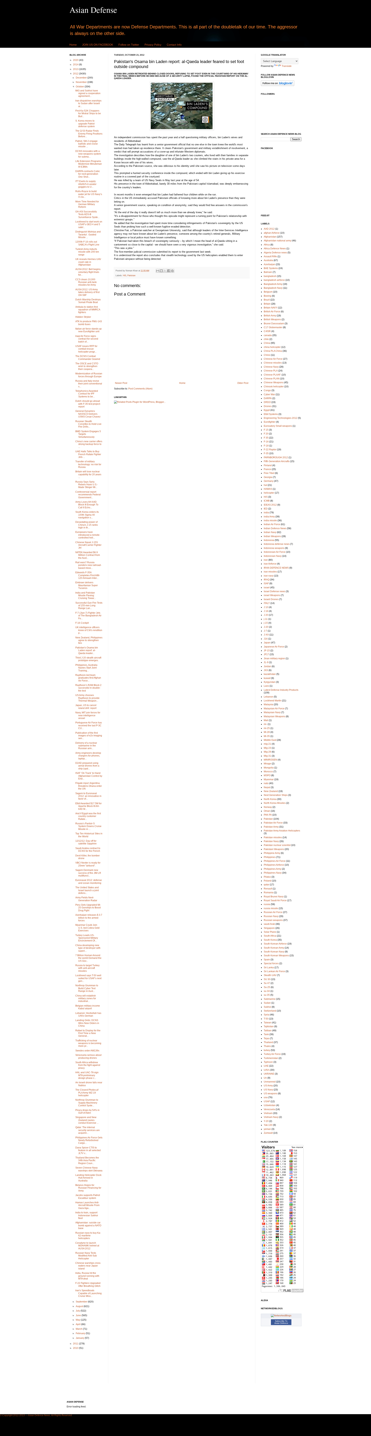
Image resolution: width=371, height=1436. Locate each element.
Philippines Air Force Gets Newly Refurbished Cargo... (88, 1140)
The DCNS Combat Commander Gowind (87, 357)
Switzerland (270, 1010)
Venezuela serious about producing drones (88, 1056)
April (78, 1324)
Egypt (267, 410)
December (81, 77)
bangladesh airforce (274, 280)
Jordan (267, 666)
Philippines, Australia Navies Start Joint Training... (86, 668)
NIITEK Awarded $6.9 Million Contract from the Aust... (87, 555)
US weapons (270, 1093)
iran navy (268, 575)
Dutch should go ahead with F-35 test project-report (88, 404)
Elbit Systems (271, 414)
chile (266, 339)
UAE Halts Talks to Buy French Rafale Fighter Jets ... (88, 454)
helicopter (269, 492)
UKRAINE (269, 1073)
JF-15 (267, 650)
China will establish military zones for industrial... (85, 998)
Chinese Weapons (273, 382)
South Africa (270, 935)
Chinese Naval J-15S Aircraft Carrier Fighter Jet (88, 545)
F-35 (266, 453)
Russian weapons (273, 920)
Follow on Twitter (128, 44)
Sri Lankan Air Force (274, 971)
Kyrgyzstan (269, 682)
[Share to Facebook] (169, 271)
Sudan (267, 1003)
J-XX (266, 634)
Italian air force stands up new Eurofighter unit (88, 330)
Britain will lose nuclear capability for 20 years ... (88, 474)
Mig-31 (267, 756)
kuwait (267, 678)
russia (267, 904)
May (78, 1319)
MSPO (267, 775)
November (81, 82)
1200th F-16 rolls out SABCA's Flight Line (87, 243)
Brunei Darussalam (274, 323)
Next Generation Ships (276, 795)
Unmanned (270, 1081)
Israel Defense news (274, 591)
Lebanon (268, 696)
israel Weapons (272, 595)
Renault (268, 888)
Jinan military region (274, 658)
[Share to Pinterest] (172, 271)
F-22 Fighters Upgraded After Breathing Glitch (87, 1284)
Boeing (267, 296)
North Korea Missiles (275, 803)
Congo (267, 390)
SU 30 (267, 979)
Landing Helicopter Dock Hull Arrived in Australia (88, 1178)
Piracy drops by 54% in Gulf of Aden (87, 1111)
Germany (268, 481)
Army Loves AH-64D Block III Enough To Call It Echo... (86, 505)
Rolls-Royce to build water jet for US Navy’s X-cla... (88, 194)
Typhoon (268, 1062)
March (79, 1329)
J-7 (265, 630)
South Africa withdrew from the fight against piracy (87, 1065)
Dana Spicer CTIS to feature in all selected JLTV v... (88, 1150)
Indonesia (269, 540)
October (80, 86)
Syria (266, 1014)
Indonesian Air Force (274, 552)
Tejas (266, 1038)
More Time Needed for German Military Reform (87, 204)
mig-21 (267, 744)
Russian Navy (271, 916)
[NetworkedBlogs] (281, 1315)
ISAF (266, 583)
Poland (267, 880)
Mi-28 (267, 732)
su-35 (267, 995)
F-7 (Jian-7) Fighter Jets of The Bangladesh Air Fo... (88, 616)
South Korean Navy (274, 951)
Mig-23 (267, 748)
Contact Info (174, 44)
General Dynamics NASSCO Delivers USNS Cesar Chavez (87, 414)
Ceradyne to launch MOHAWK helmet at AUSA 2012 (87, 1246)
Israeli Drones (271, 599)
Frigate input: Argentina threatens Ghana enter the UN (88, 786)
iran (266, 560)
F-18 (266, 445)
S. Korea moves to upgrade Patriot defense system (85, 123)
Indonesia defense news (276, 544)
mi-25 (267, 728)
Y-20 (266, 1121)
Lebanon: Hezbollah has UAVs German (88, 1014)
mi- (265, 724)
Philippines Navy (273, 872)
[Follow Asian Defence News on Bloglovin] (277, 85)
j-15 (266, 623)
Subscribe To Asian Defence (281, 1322)
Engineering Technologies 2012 (280, 418)
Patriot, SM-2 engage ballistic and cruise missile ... (86, 144)
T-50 (266, 1018)
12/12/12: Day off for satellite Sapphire (86, 842)
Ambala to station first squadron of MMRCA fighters (87, 310)
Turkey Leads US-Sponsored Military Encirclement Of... (86, 938)
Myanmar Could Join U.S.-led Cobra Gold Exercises (87, 928)
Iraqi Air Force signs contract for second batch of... (86, 339)
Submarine (269, 999)
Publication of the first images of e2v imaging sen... (88, 736)
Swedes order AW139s (87, 1050)
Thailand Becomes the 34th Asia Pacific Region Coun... (87, 1160)
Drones (267, 406)
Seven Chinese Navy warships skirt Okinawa (88, 1169)
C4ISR (267, 331)
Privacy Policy (153, 44)
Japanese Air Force (274, 646)
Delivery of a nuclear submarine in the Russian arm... (86, 746)
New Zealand (271, 791)
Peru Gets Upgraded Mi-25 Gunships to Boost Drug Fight (88, 908)
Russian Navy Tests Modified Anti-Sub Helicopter (86, 1256)
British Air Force (272, 311)
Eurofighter (269, 422)
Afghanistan (270, 236)
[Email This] (158, 271)
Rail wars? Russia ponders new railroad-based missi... (88, 565)
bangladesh (270, 276)
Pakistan (131, 275)
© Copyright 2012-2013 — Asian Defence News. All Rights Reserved (36, 1415)
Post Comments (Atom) (140, 388)
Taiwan (267, 1022)
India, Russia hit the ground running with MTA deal (87, 1276)
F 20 (266, 433)
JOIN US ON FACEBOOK (97, 44)
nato (266, 783)
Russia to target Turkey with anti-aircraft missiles (87, 968)
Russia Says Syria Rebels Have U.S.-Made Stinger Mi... (86, 484)
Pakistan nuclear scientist (277, 845)
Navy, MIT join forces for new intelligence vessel (87, 715)
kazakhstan (270, 674)
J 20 (266, 615)
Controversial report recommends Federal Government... (88, 495)
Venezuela (269, 1109)
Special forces (271, 963)
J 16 (266, 611)
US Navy (268, 1089)
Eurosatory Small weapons (278, 426)
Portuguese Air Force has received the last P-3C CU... (88, 725)
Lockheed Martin (272, 700)
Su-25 (267, 987)
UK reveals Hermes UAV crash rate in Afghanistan (88, 262)
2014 (76, 64)
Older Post (242, 383)
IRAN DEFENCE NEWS (276, 567)
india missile (270, 520)
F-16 (266, 441)
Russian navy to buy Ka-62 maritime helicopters (88, 1236)
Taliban (267, 1030)
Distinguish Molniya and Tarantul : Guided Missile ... (88, 234)
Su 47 (267, 983)
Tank (266, 1034)
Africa (267, 244)
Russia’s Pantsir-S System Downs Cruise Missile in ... (88, 826)
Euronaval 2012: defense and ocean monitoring (88, 881)
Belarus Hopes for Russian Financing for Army (88, 1188)
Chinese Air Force (273, 359)
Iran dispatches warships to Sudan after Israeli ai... (88, 103)
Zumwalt (268, 1133)
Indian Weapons (272, 536)
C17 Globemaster (273, 327)
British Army (270, 315)
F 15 (266, 429)
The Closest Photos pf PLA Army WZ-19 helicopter (86, 1092)
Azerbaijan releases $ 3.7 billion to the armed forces (88, 918)
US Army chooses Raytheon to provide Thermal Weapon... (87, 698)
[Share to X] (165, 271)
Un (265, 1078)
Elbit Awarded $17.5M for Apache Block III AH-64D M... (88, 806)
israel (267, 587)
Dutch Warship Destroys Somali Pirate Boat (88, 301)
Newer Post (121, 383)
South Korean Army (274, 947)
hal (265, 485)
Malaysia (268, 704)
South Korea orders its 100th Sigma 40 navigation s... (87, 515)
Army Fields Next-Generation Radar (86, 899)
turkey (267, 1050)
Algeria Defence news (275, 252)
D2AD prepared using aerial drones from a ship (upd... (87, 766)
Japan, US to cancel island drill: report (85, 706)
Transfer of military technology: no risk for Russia (88, 464)
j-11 (266, 619)
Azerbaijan (269, 264)
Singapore (269, 928)
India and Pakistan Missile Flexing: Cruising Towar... (85, 595)
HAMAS (268, 489)
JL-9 (266, 662)
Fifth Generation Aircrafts (276, 461)
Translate (287, 66)
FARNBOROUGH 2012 (276, 457)
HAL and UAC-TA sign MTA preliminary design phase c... (87, 1075)
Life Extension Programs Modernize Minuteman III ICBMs (88, 164)
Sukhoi (267, 1007)
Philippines (270, 857)
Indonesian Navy (273, 556)
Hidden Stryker (83, 317)
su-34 (267, 991)
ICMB (267, 500)
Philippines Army (272, 869)
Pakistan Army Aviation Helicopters (282, 830)
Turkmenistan (271, 1058)
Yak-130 (268, 1125)
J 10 (266, 607)
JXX (266, 670)
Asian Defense (93, 9)
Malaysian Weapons (274, 716)
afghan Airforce (272, 233)
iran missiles (270, 571)
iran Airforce (270, 563)
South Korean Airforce (275, 943)
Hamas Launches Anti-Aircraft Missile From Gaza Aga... (87, 1205)
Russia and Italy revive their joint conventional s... (88, 384)
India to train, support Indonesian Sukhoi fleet (86, 1215)
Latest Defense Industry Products (281, 690)
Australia (268, 260)
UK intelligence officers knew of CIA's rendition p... (88, 630)
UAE (266, 1066)
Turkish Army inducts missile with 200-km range (87, 252)
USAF (267, 1101)
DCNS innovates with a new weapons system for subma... (88, 154)
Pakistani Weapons (274, 849)
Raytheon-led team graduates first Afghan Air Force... (88, 678)
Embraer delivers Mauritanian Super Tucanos (86, 585)
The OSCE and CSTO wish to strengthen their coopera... (86, 366)
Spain (267, 959)
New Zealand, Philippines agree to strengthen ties (88, 640)
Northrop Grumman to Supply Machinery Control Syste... (86, 1103)
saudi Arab (269, 924)
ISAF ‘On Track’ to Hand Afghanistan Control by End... (88, 776)
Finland (268, 465)
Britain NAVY (270, 307)
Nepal (267, 787)
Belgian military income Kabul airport (87, 1007)
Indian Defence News (275, 528)
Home (73, 44)
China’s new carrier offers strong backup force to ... (88, 444)
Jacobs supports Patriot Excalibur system (87, 1196)
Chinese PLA (271, 370)
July (78, 1310)
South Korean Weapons (276, 955)
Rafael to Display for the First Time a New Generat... (87, 1033)
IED (266, 508)
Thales (267, 1046)
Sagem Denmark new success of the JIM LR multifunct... (88, 873)
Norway (268, 807)
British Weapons (272, 319)
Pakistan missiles (273, 837)
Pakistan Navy (271, 841)
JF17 (266, 654)
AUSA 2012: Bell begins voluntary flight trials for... (87, 272)
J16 (266, 638)
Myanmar (269, 779)
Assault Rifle (270, 256)
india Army (269, 516)
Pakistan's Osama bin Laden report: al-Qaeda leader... (86, 650)
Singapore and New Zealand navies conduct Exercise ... (87, 1120)
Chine (267, 355)
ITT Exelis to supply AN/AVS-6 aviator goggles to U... (85, 184)
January (80, 1338)
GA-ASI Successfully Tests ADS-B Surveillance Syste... (87, 214)
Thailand (268, 1042)
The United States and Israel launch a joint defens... (87, 890)
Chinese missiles (273, 362)
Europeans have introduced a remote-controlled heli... (87, 535)
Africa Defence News (275, 248)
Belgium (268, 291)
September (82, 1301)
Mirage (267, 763)
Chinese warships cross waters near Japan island (87, 1266)
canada (268, 335)
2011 (76, 1343)
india (266, 512)
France (267, 469)
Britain (267, 303)
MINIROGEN (270, 759)
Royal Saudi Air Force (275, 900)
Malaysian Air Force (274, 708)
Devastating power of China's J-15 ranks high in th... (86, 525)
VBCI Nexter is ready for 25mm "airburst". (87, 864)
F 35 (266, 437)
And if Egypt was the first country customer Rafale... (88, 816)
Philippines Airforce (274, 865)
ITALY (267, 603)
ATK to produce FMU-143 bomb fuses (88, 322)
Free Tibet (269, 473)
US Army (268, 1085)
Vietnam (268, 1113)
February (81, 1333)
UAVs (267, 1070)
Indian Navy (270, 532)
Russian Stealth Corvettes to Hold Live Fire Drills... (88, 424)
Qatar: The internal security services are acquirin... (87, 1130)
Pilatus (267, 877)
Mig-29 (267, 751)
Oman (267, 811)
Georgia (268, 477)
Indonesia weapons (274, 548)
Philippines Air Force (274, 861)
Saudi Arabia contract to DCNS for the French (87, 849)
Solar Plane (270, 932)
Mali (266, 720)
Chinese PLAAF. (272, 374)
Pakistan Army (271, 826)
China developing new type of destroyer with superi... (87, 948)
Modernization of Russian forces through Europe (88, 375)
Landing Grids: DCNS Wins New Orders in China (87, 1023)
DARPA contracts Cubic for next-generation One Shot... (87, 174)
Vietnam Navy (271, 1117)
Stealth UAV (270, 975)
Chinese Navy (271, 366)
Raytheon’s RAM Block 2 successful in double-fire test (88, 688)
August (80, 1306)
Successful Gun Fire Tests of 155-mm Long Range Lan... (88, 605)
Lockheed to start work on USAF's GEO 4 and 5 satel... (88, 224)
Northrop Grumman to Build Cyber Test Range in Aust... (86, 988)
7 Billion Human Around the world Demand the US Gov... (88, 958)
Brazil (267, 299)
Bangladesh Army (273, 284)
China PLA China (273, 351)
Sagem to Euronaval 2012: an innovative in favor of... (88, 796)
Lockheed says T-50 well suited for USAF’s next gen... (88, 978)
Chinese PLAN (271, 378)
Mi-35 (267, 736)
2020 (76, 60)
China (267, 343)
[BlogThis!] (161, 271)
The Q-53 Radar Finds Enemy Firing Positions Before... (88, 133)
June (79, 1315)
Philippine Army (272, 853)
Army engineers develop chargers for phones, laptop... (88, 756)
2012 (76, 73)
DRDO (267, 402)
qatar (266, 884)
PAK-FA (268, 814)
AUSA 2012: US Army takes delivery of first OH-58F (87, 292)
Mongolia (269, 767)
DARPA (268, 398)
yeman (267, 1129)
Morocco (268, 771)
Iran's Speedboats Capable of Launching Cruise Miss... (88, 1293)
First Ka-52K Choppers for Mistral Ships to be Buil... (88, 113)
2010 (76, 1348)
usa (266, 1097)
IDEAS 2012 (270, 504)
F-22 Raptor (270, 449)
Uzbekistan (270, 1105)
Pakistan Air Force (273, 822)
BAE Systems (271, 268)
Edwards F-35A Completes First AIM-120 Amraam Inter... (87, 575)
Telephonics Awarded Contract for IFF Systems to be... (86, 394)
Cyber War (269, 394)
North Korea (270, 799)
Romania (268, 892)
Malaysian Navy (272, 712)
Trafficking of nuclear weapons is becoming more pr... (88, 1043)
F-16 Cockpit (82, 623)
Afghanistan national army (277, 240)
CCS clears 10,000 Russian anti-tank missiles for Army (86, 282)
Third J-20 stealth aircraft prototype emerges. (88, 659)
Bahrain (268, 272)
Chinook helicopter (274, 386)
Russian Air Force (273, 912)
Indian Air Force (272, 524)
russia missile (271, 908)
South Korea (270, 940)
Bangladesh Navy (273, 288)
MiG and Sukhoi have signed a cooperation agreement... (87, 93)
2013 (76, 69)
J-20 (266, 627)
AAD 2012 (269, 228)
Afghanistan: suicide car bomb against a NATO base (88, 1225)
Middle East (270, 740)
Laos (266, 686)
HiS (124, 275)
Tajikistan (269, 1026)
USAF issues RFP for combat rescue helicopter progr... (86, 349)
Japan (267, 642)
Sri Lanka (269, 967)
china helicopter (272, 347)
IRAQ (266, 579)
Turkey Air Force (272, 1054)
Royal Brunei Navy (273, 896)
